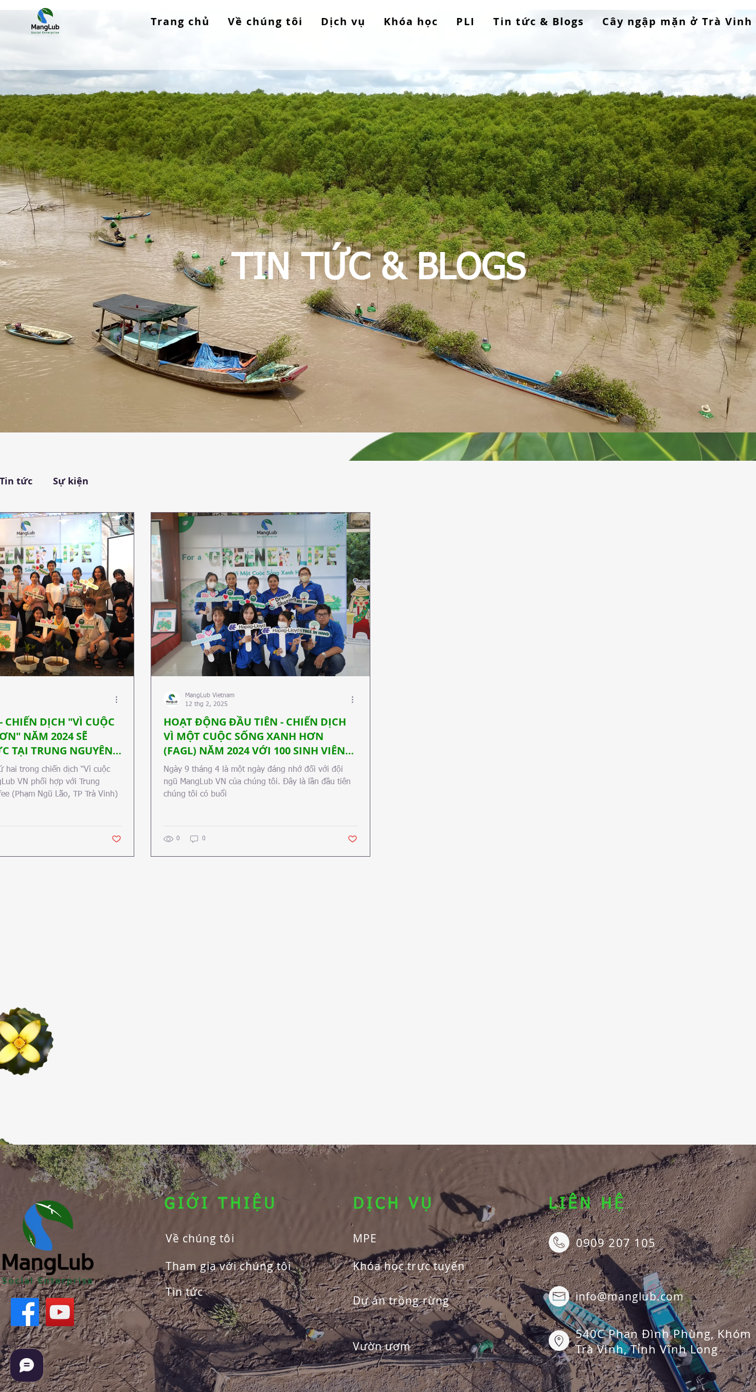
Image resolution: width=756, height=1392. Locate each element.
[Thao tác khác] (120, 699)
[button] (343, 21)
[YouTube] (60, 1312)
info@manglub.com (629, 1296)
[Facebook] (25, 1312)
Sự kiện (70, 481)
